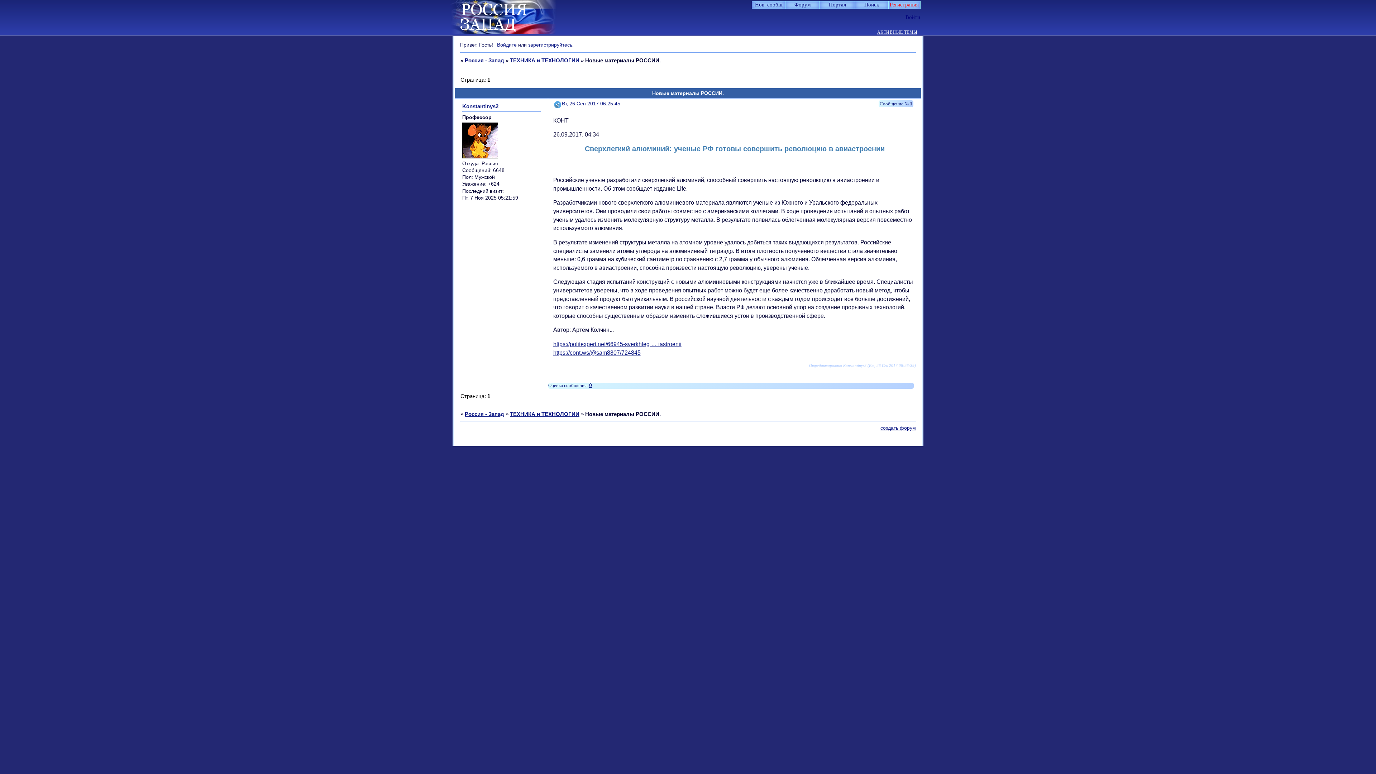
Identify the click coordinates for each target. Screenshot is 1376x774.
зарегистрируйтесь (550, 45)
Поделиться (558, 103)
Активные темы (897, 32)
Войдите (507, 45)
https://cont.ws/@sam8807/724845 (597, 353)
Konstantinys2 (480, 106)
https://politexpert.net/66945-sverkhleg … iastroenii (617, 344)
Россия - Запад (484, 60)
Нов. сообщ (769, 5)
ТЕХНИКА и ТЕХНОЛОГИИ (544, 60)
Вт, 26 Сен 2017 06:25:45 (591, 103)
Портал (837, 5)
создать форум (898, 428)
